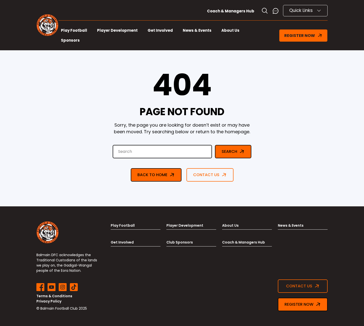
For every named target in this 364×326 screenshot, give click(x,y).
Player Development (117, 30)
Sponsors (70, 40)
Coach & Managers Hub (230, 11)
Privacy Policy (48, 301)
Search (229, 151)
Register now (299, 304)
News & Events (197, 30)
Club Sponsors (179, 242)
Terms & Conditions (54, 296)
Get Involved (160, 30)
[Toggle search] (264, 10)
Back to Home (152, 175)
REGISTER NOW (299, 35)
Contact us (206, 175)
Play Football (74, 30)
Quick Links (301, 10)
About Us (230, 30)
